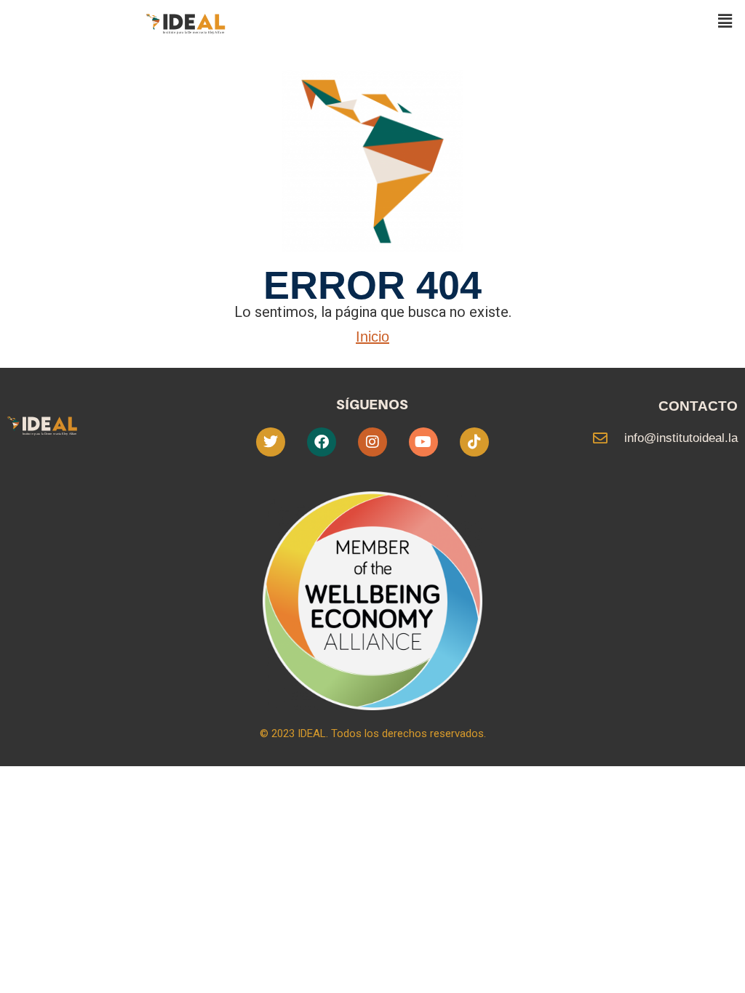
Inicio (372, 337)
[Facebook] (321, 442)
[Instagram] (372, 442)
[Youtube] (423, 442)
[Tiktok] (474, 442)
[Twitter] (270, 442)
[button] (725, 21)
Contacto (698, 406)
